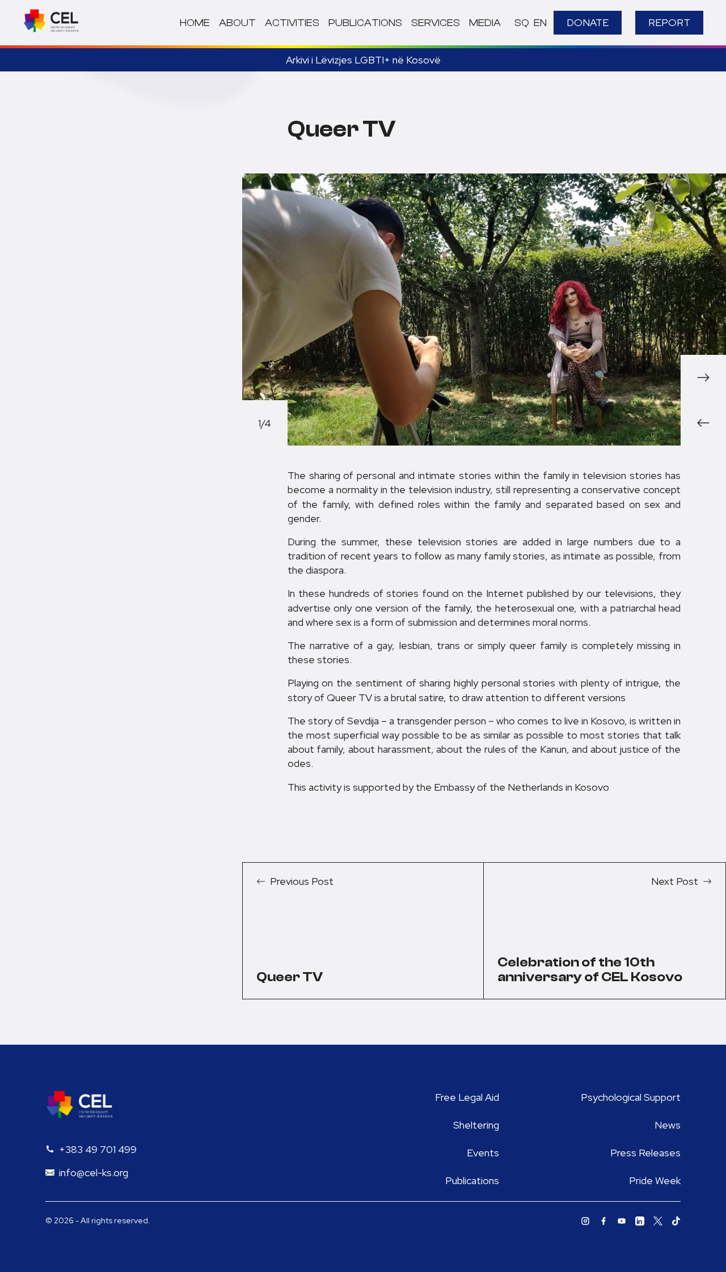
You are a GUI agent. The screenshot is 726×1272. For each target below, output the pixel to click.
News (668, 1124)
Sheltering (476, 1124)
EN (540, 23)
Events (483, 1152)
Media (485, 23)
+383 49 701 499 (98, 1149)
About (237, 23)
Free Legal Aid (467, 1097)
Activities (292, 23)
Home (195, 23)
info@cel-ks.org (93, 1172)
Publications (365, 23)
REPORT (669, 22)
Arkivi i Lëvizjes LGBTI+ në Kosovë (363, 59)
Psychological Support (631, 1097)
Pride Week (655, 1180)
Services (435, 23)
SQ (521, 23)
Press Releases (645, 1152)
